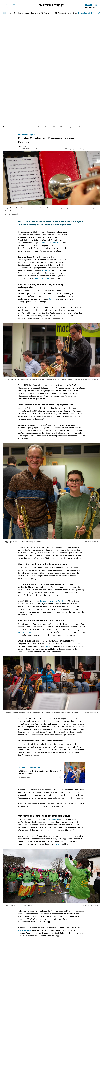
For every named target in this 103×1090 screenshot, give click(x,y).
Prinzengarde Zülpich (50, 243)
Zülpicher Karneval (41, 278)
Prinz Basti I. (47, 270)
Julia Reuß (23, 146)
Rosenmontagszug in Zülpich (51, 601)
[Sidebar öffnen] (10, 13)
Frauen (48, 646)
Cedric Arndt (26, 777)
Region (15, 127)
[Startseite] (51, 5)
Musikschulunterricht (26, 632)
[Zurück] (4, 13)
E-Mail (58, 844)
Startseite (6, 127)
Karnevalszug (53, 819)
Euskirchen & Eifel (27, 127)
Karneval (52, 299)
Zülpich (39, 127)
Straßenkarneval (24, 930)
